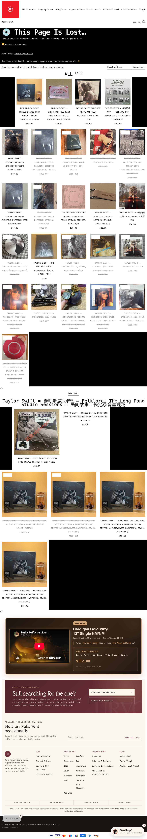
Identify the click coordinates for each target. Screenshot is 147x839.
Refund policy (21, 824)
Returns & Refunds (101, 761)
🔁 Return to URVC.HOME (14, 44)
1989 (66, 766)
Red (77, 761)
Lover (66, 771)
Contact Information (103, 766)
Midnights (80, 776)
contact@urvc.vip (23, 53)
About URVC (125, 756)
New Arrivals (43, 756)
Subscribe (138, 67)
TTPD (66, 781)
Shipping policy (52, 824)
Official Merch (44, 774)
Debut (66, 756)
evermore (68, 776)
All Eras (68, 793)
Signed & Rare (43, 761)
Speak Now (68, 761)
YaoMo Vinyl (126, 761)
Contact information (10, 828)
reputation (81, 766)
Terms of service (36, 824)
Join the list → (133, 738)
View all (72, 393)
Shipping (96, 756)
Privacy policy (8, 824)
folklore (80, 771)
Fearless (80, 756)
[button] (139, 22)
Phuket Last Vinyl (129, 766)
